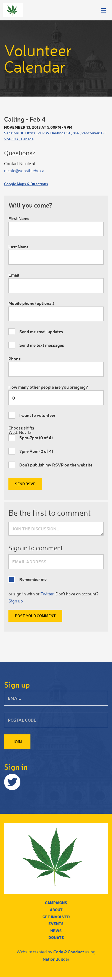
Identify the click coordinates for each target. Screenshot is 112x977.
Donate (56, 937)
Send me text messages (41, 345)
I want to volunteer (37, 415)
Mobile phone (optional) (31, 303)
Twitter (47, 593)
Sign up (15, 601)
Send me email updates (41, 331)
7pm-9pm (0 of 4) (36, 451)
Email (13, 275)
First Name (18, 218)
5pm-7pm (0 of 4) (36, 437)
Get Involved (56, 916)
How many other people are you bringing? (48, 387)
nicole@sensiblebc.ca (24, 170)
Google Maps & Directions (26, 183)
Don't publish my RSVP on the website (55, 465)
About (56, 909)
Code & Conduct (68, 951)
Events (56, 923)
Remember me (32, 579)
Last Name (18, 246)
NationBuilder (56, 959)
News (56, 930)
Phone (14, 358)
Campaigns (56, 902)
